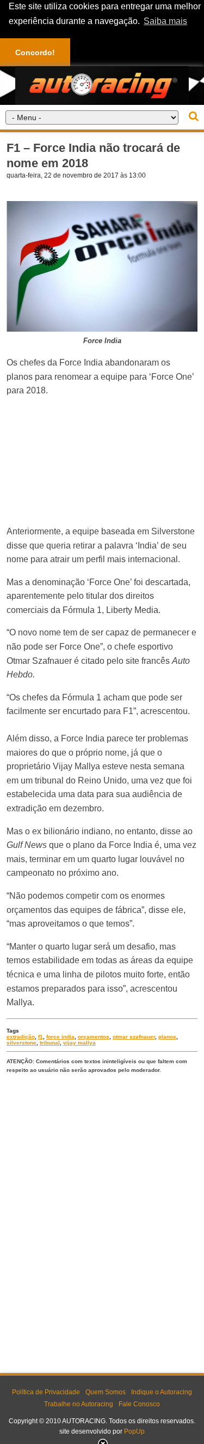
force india (60, 1037)
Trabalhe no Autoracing (78, 1404)
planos (167, 1037)
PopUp (134, 1431)
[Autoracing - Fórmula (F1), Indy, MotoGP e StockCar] (101, 85)
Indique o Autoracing (161, 1392)
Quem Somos (105, 1392)
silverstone (21, 1043)
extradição (21, 1037)
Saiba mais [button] (165, 21)
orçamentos (93, 1037)
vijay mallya (79, 1043)
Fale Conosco (139, 1404)
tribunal (50, 1043)
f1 (40, 1037)
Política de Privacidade (46, 1392)
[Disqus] (102, 1221)
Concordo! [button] (35, 52)
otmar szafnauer (134, 1037)
